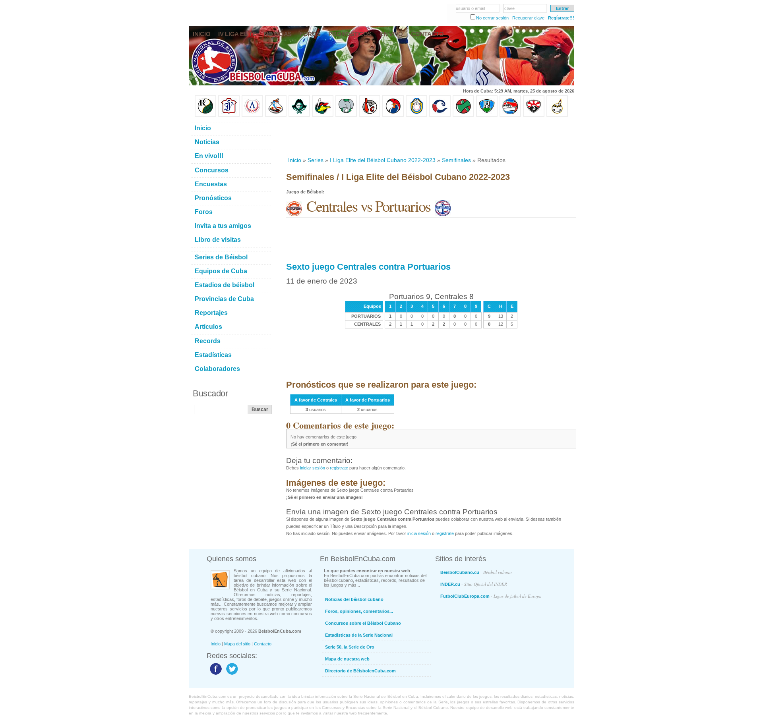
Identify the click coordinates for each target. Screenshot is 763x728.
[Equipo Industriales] (229, 115)
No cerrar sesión (492, 17)
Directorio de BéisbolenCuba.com (360, 670)
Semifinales (456, 160)
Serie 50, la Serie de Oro (349, 647)
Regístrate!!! (561, 17)
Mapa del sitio (237, 643)
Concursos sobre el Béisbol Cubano (363, 623)
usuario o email (470, 8)
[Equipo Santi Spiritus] (393, 115)
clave (509, 8)
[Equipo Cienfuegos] (346, 115)
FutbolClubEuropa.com (491, 596)
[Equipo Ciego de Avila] (416, 115)
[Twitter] (231, 674)
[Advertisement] (430, 136)
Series (315, 160)
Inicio (294, 160)
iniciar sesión (312, 467)
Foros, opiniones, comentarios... (359, 611)
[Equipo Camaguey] (440, 115)
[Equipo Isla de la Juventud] (299, 115)
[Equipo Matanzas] (322, 115)
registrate (339, 467)
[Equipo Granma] (510, 115)
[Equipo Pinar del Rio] (205, 115)
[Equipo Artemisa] (252, 115)
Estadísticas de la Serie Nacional (359, 635)
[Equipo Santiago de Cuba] (533, 115)
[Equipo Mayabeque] (276, 115)
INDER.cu (473, 584)
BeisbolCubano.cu (476, 572)
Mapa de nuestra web (347, 659)
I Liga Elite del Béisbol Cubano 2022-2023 (383, 160)
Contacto (262, 643)
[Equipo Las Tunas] (463, 115)
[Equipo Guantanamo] (557, 115)
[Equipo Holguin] (487, 115)
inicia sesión (419, 533)
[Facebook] (215, 674)
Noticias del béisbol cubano (354, 599)
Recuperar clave (528, 17)
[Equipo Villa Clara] (369, 115)
